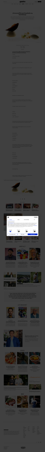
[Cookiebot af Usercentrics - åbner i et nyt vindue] (34, 217)
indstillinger (35, 225)
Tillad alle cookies (32, 234)
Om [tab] (34, 219)
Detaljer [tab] (19, 219)
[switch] (19, 231)
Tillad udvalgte (22, 234)
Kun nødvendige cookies (12, 234)
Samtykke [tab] (10, 219)
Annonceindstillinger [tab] (26, 219)
